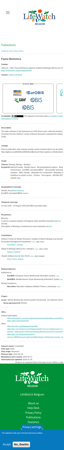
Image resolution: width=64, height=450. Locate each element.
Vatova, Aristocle (15, 75)
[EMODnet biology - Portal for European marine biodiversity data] (17, 92)
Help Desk (33, 408)
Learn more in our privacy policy (14, 437)
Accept (7, 444)
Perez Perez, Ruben (15, 259)
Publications (8, 45)
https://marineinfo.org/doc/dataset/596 (16, 71)
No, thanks (21, 444)
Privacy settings (32, 427)
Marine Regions (17, 190)
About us (33, 403)
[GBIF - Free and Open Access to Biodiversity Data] (19, 100)
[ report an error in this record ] (12, 51)
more (33, 242)
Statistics (33, 422)
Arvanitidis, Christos (15, 245)
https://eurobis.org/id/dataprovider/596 (22, 326)
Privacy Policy (33, 413)
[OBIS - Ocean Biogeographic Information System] (36, 100)
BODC (58, 221)
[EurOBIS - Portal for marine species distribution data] (35, 92)
